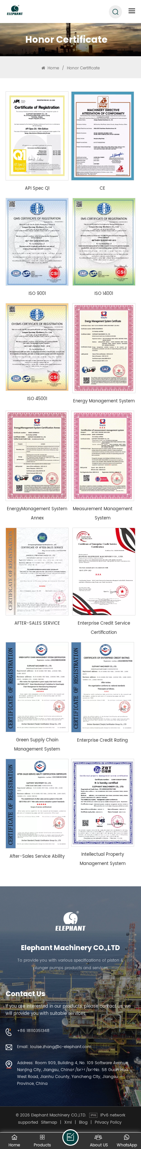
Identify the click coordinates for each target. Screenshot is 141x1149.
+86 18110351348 (33, 1030)
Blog (83, 1122)
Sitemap (49, 1122)
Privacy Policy (108, 1122)
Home (52, 68)
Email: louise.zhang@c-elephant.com (54, 1046)
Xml (68, 1122)
